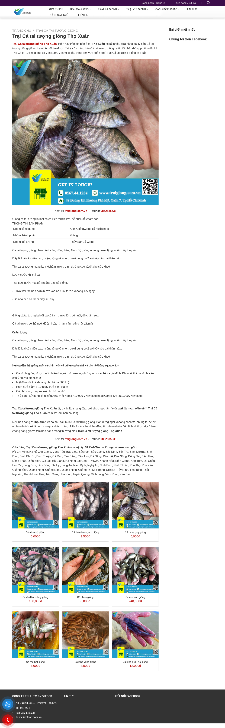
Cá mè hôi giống (35, 661)
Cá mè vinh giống (135, 597)
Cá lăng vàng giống (85, 661)
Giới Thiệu (56, 9)
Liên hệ (83, 15)
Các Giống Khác (166, 9)
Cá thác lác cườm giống (85, 532)
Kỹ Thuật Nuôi (59, 15)
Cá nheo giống (85, 597)
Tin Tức (192, 9)
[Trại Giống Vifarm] (26, 12)
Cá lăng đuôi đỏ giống (135, 661)
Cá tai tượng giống (135, 532)
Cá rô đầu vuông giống (35, 597)
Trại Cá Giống (79, 9)
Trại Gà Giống (107, 9)
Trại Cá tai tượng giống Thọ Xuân (34, 43)
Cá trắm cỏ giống (35, 532)
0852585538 (108, 210)
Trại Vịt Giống (136, 9)
